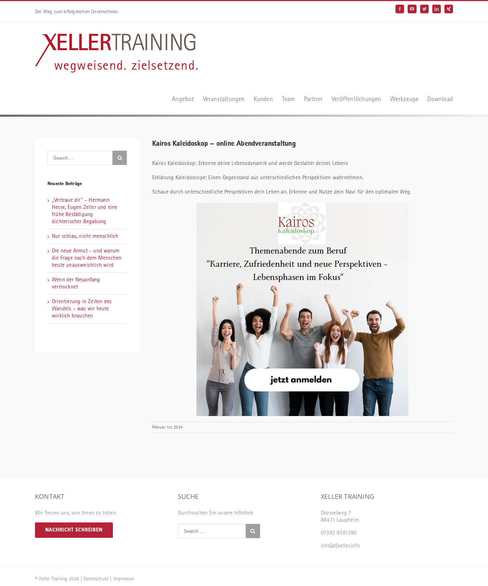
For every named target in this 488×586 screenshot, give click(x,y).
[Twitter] (424, 9)
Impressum (124, 578)
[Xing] (448, 9)
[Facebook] (399, 9)
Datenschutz (96, 578)
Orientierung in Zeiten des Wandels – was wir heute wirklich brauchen (81, 309)
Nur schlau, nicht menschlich (85, 236)
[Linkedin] (436, 9)
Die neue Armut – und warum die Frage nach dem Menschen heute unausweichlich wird (86, 258)
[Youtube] (412, 9)
